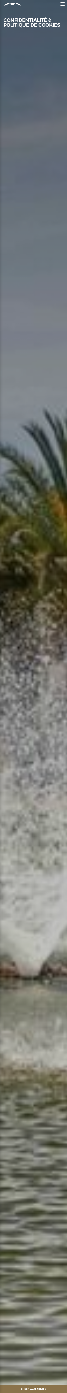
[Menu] (62, 4)
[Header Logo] (10, 4)
